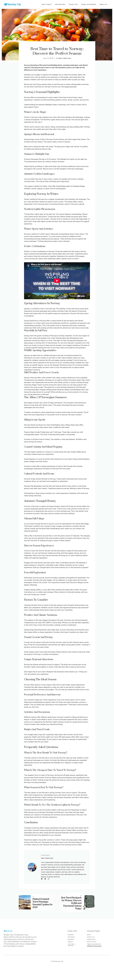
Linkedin (70, 941)
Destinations (60, 4)
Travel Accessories (88, 4)
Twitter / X (71, 944)
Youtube (70, 945)
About (89, 934)
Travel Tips (73, 4)
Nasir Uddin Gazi (65, 58)
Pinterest (71, 939)
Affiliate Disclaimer (94, 946)
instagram (71, 937)
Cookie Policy (91, 939)
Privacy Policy (91, 941)
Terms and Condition (94, 944)
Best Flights (47, 4)
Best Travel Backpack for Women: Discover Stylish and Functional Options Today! (71, 903)
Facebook (71, 934)
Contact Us (91, 937)
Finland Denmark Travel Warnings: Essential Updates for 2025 (43, 903)
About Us (103, 4)
